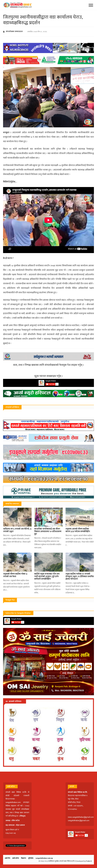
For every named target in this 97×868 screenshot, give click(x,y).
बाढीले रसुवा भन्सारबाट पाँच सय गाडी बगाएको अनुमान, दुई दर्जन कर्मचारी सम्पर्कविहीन (47, 576)
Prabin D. (89, 861)
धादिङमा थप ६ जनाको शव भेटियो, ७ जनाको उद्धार (17, 530)
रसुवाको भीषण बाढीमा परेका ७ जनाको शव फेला (15, 575)
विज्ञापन (23, 858)
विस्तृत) (22, 816)
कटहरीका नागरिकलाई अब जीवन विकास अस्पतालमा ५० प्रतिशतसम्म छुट (47, 531)
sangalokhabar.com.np (44, 858)
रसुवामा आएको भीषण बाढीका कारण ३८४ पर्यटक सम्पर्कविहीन (78, 530)
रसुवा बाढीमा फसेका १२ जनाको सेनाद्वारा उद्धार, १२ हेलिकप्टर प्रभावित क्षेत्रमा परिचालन (80, 576)
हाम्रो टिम (7, 858)
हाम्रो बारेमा (15, 858)
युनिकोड (30, 858)
